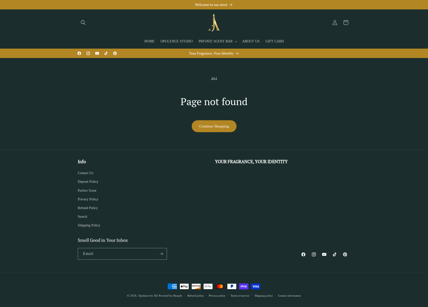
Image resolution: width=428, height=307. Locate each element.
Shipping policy (264, 295)
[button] (83, 22)
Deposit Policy (88, 182)
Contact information (289, 295)
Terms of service (240, 295)
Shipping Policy (89, 225)
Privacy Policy (88, 199)
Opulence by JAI (148, 295)
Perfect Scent (87, 190)
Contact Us (85, 173)
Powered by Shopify (170, 295)
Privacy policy (217, 295)
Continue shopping (214, 126)
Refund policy (195, 295)
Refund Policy (88, 208)
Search (82, 216)
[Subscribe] (161, 254)
